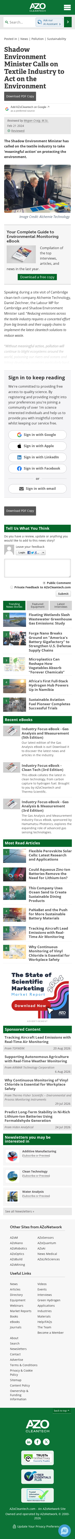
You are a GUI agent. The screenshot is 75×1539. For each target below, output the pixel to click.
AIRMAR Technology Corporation (33, 1067)
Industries (45, 1311)
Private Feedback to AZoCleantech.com (42, 587)
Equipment (17, 1300)
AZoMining (17, 1265)
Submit (63, 594)
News (24, 39)
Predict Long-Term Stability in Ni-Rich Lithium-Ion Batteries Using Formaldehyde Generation (37, 1116)
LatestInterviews (60, 605)
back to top (60, 1410)
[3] (14, 664)
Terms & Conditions (24, 1365)
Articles (15, 1289)
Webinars (16, 1306)
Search (15, 1343)
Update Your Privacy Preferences (39, 1526)
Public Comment (59, 583)
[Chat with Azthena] (64, 1530)
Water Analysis (33, 1192)
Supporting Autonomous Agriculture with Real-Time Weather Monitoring (37, 1058)
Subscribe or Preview (36, 1155)
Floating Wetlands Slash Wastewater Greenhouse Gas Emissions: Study (50, 619)
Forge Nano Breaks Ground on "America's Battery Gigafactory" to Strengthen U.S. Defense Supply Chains (50, 642)
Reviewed (18, 131)
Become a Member (51, 1333)
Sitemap (15, 1380)
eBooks (15, 1322)
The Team (44, 1327)
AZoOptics (17, 1254)
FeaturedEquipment (38, 605)
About (14, 1338)
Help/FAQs (45, 1322)
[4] (14, 686)
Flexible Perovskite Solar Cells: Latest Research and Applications (50, 855)
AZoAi (41, 1248)
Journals (15, 1327)
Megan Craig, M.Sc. (36, 120)
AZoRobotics (18, 1248)
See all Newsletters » (19, 1211)
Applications (46, 1306)
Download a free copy (37, 277)
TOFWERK (18, 1048)
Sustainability (56, 39)
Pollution (37, 39)
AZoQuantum (47, 1243)
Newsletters (18, 1349)
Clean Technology (35, 1171)
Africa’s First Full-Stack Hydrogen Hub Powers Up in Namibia (48, 685)
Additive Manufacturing (39, 1151)
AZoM (14, 1238)
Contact (15, 1354)
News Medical (47, 1254)
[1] (14, 619)
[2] (14, 638)
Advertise (16, 1360)
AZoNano (16, 1243)
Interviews (45, 1295)
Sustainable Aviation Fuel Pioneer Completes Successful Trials (49, 703)
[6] (14, 951)
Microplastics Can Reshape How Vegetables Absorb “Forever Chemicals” (47, 665)
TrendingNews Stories (14, 605)
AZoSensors (46, 1238)
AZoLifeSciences (49, 1259)
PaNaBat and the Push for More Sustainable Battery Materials (48, 914)
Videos (42, 1284)
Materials (44, 1316)
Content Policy (20, 1385)
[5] (14, 704)
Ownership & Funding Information (19, 1395)
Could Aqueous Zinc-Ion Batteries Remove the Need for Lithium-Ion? (49, 873)
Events (42, 1289)
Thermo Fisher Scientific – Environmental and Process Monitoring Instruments (38, 1097)
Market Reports (20, 1311)
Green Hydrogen (49, 1300)
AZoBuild (16, 1259)
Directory (16, 1295)
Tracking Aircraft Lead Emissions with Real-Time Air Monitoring (48, 932)
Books (14, 1316)
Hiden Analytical (23, 1127)
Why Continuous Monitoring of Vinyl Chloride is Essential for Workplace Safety (49, 953)
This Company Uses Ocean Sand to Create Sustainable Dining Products (47, 894)
